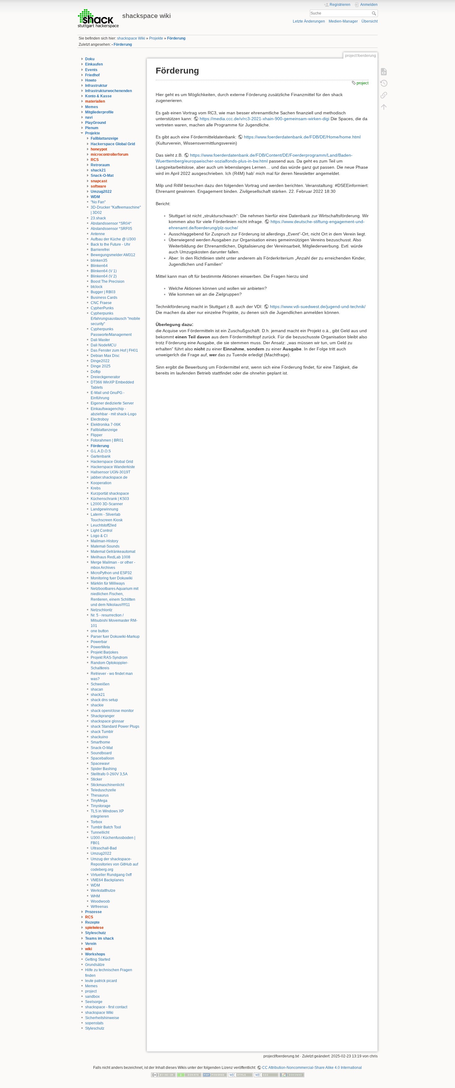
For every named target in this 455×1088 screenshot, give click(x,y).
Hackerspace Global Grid (113, 144)
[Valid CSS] (266, 1075)
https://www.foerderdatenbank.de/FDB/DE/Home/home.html (302, 136)
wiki (88, 949)
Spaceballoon (102, 758)
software (98, 186)
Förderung (176, 38)
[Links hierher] (384, 95)
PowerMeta (100, 647)
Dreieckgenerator (105, 377)
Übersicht (370, 21)
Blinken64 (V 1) (104, 271)
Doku (89, 59)
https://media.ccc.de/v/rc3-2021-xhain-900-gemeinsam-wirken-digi (264, 118)
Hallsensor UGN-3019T (110, 472)
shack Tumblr (102, 732)
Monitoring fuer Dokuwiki (111, 578)
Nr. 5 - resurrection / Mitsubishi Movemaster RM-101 (114, 620)
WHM (95, 896)
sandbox (92, 996)
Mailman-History (104, 541)
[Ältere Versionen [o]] (384, 83)
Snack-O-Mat (102, 175)
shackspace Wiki (131, 38)
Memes (91, 107)
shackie (97, 705)
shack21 (98, 170)
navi (89, 117)
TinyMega (99, 800)
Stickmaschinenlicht (107, 785)
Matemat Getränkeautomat (113, 551)
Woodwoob (100, 901)
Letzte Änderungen (309, 21)
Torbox (96, 822)
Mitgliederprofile (99, 112)
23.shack (98, 218)
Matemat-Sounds (105, 546)
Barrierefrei (100, 250)
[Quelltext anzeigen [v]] (384, 71)
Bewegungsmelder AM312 (113, 255)
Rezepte (92, 922)
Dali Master (100, 340)
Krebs (96, 488)
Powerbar (99, 642)
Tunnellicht (100, 832)
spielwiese (94, 927)
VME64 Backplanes (107, 880)
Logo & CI (99, 536)
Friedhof (92, 75)
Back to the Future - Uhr (110, 244)
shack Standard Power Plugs (115, 726)
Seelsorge (93, 1002)
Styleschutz (95, 933)
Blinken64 (99, 266)
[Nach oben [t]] (384, 106)
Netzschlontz (101, 610)
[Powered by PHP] (214, 1075)
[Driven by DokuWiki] (292, 1075)
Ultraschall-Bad (104, 848)
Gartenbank (100, 456)
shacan (97, 689)
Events (91, 70)
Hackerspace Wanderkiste (113, 467)
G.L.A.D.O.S (101, 451)
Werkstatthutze (103, 890)
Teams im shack (99, 938)
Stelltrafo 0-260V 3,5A (109, 774)
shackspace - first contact (106, 1007)
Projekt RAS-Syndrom (109, 657)
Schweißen (100, 684)
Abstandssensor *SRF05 (111, 228)
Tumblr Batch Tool (106, 827)
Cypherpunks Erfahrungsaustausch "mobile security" (115, 318)
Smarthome (100, 742)
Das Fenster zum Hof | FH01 (114, 350)
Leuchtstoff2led (103, 525)
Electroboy (100, 419)
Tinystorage (100, 806)
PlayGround (95, 123)
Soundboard (101, 753)
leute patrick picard (101, 981)
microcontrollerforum (109, 154)
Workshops (95, 954)
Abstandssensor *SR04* (111, 223)
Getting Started (97, 959)
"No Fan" (98, 202)
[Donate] (189, 1075)
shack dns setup (104, 700)
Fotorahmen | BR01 (107, 440)
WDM (95, 197)
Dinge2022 (100, 361)
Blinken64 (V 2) (104, 276)
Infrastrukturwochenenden (108, 91)
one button (100, 631)
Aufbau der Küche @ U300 (113, 239)
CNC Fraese (101, 303)
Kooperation (101, 483)
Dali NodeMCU (103, 345)
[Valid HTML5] (240, 1075)
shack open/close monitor (112, 711)
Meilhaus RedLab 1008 (110, 557)
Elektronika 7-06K (106, 424)
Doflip (96, 372)
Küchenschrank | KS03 (110, 499)
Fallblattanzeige (104, 138)
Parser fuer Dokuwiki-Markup (115, 636)
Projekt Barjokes (104, 652)
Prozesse (93, 912)
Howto (90, 80)
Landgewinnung (104, 509)
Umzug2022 (101, 191)
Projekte (156, 38)
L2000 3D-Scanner (107, 504)
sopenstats (94, 1023)
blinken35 (99, 260)
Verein (90, 944)
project (91, 991)
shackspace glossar (107, 721)
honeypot (99, 149)
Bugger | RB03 (103, 292)
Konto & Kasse (98, 96)
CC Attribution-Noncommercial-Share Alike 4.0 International (312, 1067)
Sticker (96, 779)
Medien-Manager (343, 21)
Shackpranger (103, 716)
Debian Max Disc (105, 355)
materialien (95, 101)
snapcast (99, 181)
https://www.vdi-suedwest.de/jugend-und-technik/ (318, 306)
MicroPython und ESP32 (111, 573)
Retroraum (100, 165)
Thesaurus (100, 795)
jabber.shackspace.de (109, 477)
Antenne (98, 234)
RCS (95, 160)
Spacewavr (100, 763)
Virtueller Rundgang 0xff (111, 875)
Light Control (101, 530)
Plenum (91, 128)
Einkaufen (94, 64)
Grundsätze (95, 965)
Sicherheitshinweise (102, 1018)
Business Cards (104, 297)
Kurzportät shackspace (110, 493)
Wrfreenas (99, 906)
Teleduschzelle (103, 790)
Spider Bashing (104, 769)
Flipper (96, 435)
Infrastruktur (96, 85)
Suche (375, 13)
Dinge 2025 (100, 366)
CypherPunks (102, 308)
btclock (96, 287)
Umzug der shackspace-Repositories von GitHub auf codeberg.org (114, 864)
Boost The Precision (107, 281)
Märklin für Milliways (108, 583)
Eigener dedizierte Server (112, 403)
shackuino (99, 737)
